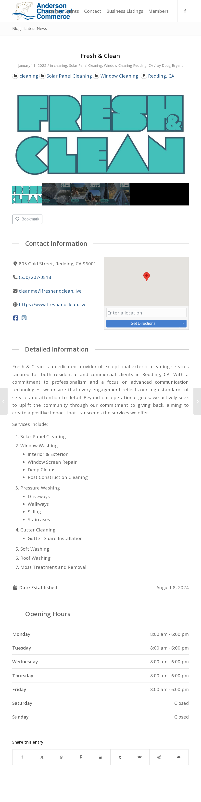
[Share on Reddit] (159, 757)
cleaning (60, 65)
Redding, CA (143, 65)
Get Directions (143, 323)
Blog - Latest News (29, 28)
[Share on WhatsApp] (61, 757)
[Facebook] (15, 318)
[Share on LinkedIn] (100, 757)
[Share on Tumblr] (120, 757)
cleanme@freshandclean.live (50, 291)
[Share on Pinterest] (81, 757)
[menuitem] (53, 11)
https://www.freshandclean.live (53, 304)
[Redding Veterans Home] (4, 401)
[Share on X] (42, 757)
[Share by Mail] (178, 757)
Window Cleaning (118, 65)
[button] (146, 276)
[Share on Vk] (140, 757)
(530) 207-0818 (35, 277)
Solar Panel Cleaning (85, 65)
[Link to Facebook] (185, 10)
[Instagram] (24, 318)
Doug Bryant (172, 65)
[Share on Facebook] (22, 757)
